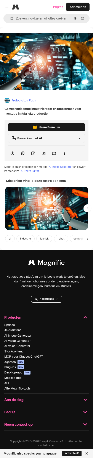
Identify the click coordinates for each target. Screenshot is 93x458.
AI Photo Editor (30, 171)
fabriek (44, 238)
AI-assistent (12, 330)
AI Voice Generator (17, 346)
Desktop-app (17, 372)
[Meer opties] (64, 153)
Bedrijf (9, 412)
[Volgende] (87, 208)
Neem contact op (18, 424)
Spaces (9, 325)
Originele (28, 37)
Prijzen (58, 7)
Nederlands (47, 299)
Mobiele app (12, 378)
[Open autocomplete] (10, 18)
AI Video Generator (17, 341)
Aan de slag (14, 399)
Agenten (13, 362)
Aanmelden (78, 7)
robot (61, 238)
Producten (12, 317)
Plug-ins (13, 367)
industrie (25, 238)
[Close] (86, 453)
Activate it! (72, 453)
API (6, 383)
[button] (46, 299)
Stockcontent (13, 351)
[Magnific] (46, 263)
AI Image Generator (61, 167)
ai (10, 238)
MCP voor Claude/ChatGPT (23, 357)
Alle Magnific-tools (17, 388)
